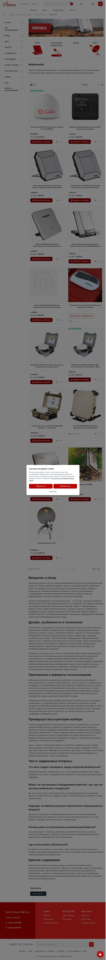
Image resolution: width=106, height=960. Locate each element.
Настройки (53, 491)
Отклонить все (65, 486)
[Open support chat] (100, 954)
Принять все (41, 486)
